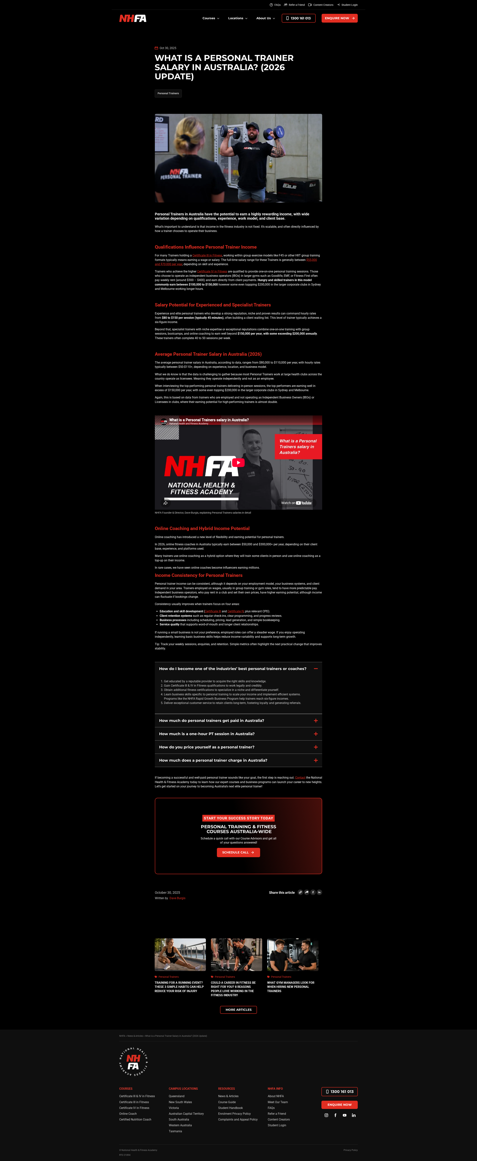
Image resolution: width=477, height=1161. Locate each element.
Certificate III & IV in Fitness (137, 1096)
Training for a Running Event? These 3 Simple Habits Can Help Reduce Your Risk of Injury (179, 987)
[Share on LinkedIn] (319, 892)
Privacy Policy (351, 1150)
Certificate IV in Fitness (212, 271)
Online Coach (128, 1113)
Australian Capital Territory (186, 1113)
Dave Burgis (177, 898)
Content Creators (323, 5)
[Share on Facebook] (313, 892)
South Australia (179, 1119)
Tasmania (175, 1131)
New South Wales (180, 1102)
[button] (238, 668)
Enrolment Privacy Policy (234, 1113)
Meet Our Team (278, 1102)
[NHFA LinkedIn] (354, 1115)
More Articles (239, 1010)
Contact (300, 777)
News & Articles (228, 1096)
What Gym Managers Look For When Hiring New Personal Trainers (290, 987)
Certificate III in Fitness (207, 255)
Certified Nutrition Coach (135, 1119)
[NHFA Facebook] (335, 1115)
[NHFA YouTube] (344, 1115)
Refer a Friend (297, 4)
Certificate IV (236, 611)
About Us (263, 18)
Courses (209, 18)
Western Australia (180, 1125)
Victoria (174, 1108)
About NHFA (276, 1096)
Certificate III (213, 611)
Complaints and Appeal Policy (238, 1119)
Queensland (176, 1096)
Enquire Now (337, 18)
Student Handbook (230, 1108)
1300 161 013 (301, 18)
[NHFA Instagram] (326, 1115)
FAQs (277, 4)
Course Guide (227, 1102)
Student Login (350, 4)
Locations (235, 18)
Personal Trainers (168, 93)
